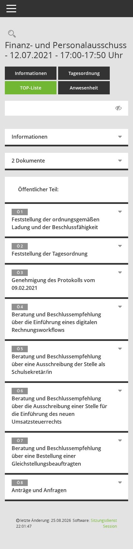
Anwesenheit (84, 88)
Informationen (31, 73)
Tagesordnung (84, 73)
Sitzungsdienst (104, 523)
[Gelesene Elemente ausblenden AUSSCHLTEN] (118, 108)
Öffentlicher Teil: (38, 189)
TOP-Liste (30, 88)
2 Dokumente (28, 160)
